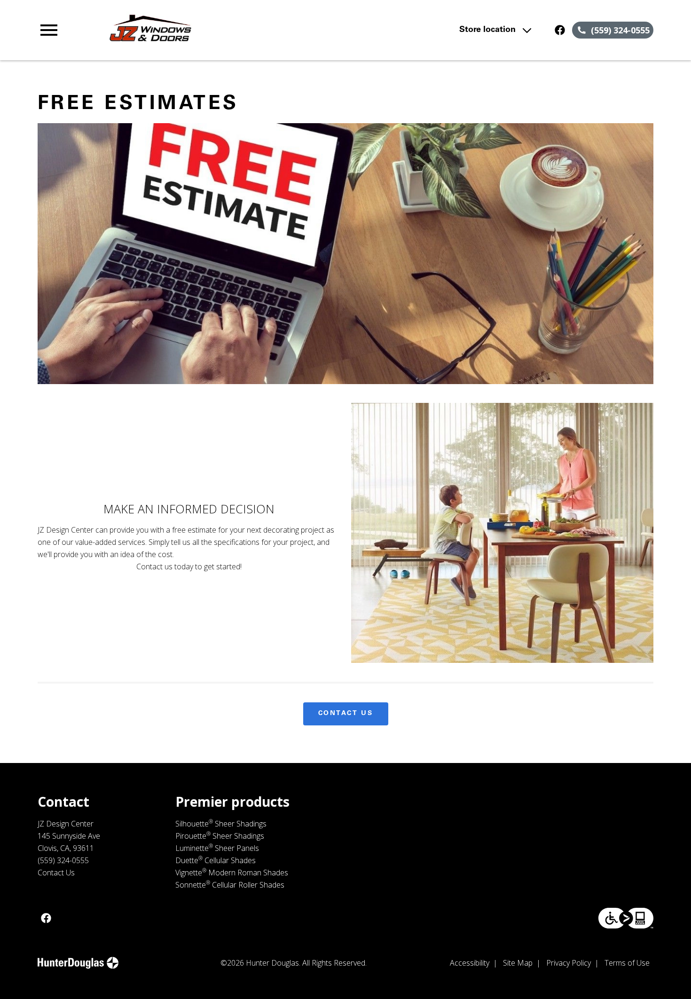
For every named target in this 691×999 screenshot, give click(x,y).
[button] (49, 30)
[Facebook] (559, 30)
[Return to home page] (222, 30)
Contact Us (345, 713)
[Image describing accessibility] (625, 918)
